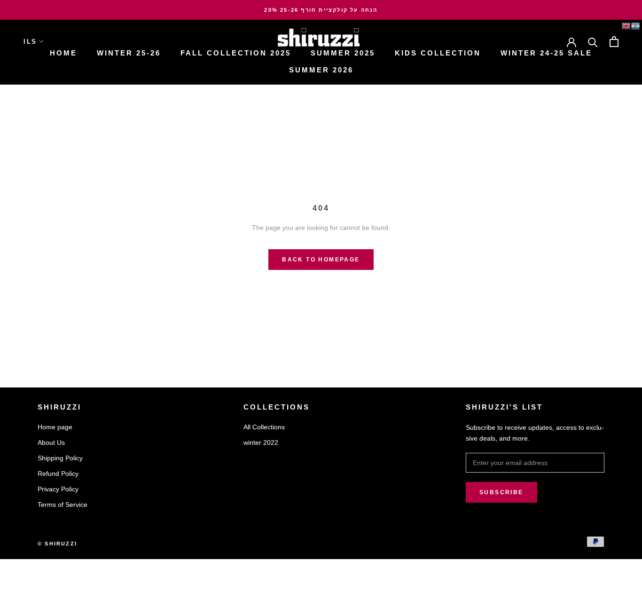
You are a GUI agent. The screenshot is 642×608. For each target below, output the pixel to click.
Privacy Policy (58, 489)
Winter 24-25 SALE (546, 53)
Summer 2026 (321, 70)
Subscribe (501, 492)
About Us (51, 442)
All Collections (264, 427)
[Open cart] (614, 41)
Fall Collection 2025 (235, 53)
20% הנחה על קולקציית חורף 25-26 (320, 10)
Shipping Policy (60, 458)
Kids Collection (438, 53)
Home (63, 53)
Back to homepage (321, 259)
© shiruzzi (57, 543)
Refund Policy (58, 473)
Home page (55, 427)
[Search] (593, 42)
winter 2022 (260, 442)
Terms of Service (62, 504)
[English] (626, 26)
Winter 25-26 (129, 53)
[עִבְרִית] (635, 26)
